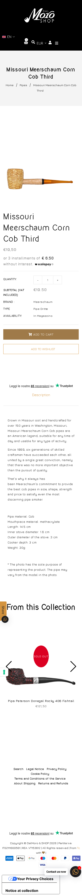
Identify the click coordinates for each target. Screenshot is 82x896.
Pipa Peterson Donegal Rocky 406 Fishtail (41, 701)
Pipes (23, 85)
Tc (78, 848)
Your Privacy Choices (35, 879)
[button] (9, 37)
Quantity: (10, 279)
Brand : (9, 301)
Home (10, 85)
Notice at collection (21, 890)
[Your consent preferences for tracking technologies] (4, 672)
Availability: (12, 315)
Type (6, 308)
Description (41, 395)
